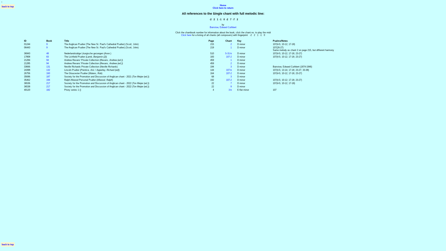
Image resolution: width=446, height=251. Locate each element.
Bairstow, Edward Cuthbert (223, 27)
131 (48, 66)
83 (47, 56)
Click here (186, 35)
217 (48, 83)
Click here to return (223, 8)
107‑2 (229, 56)
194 (48, 80)
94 (47, 60)
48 (47, 53)
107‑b (229, 70)
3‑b (230, 90)
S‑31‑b (228, 53)
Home (223, 5)
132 (48, 70)
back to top (8, 6)
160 (48, 73)
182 (48, 90)
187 (48, 76)
